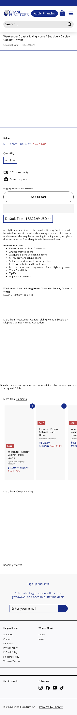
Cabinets (21, 399)
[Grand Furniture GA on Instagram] (40, 688)
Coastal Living (11, 45)
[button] (38, 208)
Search (41, 634)
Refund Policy (10, 652)
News (41, 639)
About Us (8, 634)
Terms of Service (11, 661)
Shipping (7, 188)
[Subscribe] (63, 608)
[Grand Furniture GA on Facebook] (48, 688)
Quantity (8, 153)
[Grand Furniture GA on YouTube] (55, 688)
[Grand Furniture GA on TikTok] (62, 688)
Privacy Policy (10, 647)
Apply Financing (44, 13)
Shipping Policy (11, 656)
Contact (7, 639)
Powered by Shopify (51, 707)
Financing (8, 643)
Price (6, 138)
